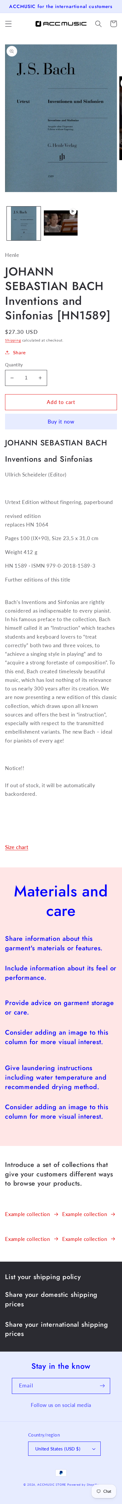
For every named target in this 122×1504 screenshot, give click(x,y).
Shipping (13, 340)
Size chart (16, 847)
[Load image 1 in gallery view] (24, 223)
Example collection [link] (27, 1214)
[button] (8, 23)
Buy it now (61, 421)
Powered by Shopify (83, 1484)
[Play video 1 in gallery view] (61, 223)
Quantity (14, 364)
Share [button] (19, 352)
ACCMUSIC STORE (51, 1484)
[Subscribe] (102, 1386)
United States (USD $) (58, 1448)
